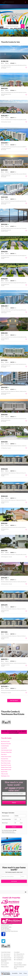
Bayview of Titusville (6, 743)
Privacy (25, 973)
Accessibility (14, 973)
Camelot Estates (5, 745)
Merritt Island (4, 964)
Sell (16, 22)
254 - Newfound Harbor (6, 957)
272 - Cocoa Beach (18, 962)
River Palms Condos (5, 763)
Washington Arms (5, 776)
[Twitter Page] (14, 941)
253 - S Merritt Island (5, 955)
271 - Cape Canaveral (5, 954)
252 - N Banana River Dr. (19, 954)
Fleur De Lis (4, 754)
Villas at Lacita (4, 773)
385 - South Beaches (18, 959)
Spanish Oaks (4, 771)
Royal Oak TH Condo (6, 765)
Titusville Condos (6, 738)
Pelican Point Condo (6, 760)
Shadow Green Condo (6, 767)
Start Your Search (14, 700)
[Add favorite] (26, 67)
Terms (20, 973)
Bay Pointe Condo (5, 741)
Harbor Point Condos (6, 756)
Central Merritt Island (5, 952)
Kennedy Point (4, 758)
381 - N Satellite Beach (19, 957)
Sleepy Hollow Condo (6, 769)
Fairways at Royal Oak (6, 752)
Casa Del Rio (4, 748)
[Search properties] (23, 26)
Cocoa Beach (17, 952)
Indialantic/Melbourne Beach (20, 964)
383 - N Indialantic (5, 962)
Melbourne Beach (5, 966)
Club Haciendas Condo (6, 750)
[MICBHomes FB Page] (14, 934)
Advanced (11, 22)
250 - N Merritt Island (18, 955)
